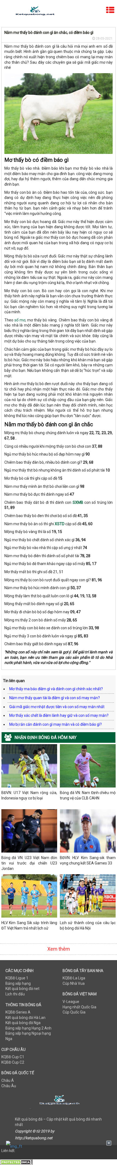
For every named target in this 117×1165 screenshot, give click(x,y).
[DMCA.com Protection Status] (16, 1162)
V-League (71, 1001)
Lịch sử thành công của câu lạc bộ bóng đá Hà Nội (88, 925)
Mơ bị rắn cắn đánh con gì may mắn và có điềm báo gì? (55, 724)
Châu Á (7, 1080)
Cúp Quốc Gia (74, 1012)
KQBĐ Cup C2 (12, 1062)
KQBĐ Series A (17, 1012)
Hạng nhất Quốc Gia (79, 1007)
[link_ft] (58, 1146)
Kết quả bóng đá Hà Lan (25, 1017)
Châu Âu (8, 1086)
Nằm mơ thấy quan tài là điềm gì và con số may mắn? (54, 698)
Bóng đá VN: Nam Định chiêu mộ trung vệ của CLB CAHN (88, 795)
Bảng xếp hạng (18, 983)
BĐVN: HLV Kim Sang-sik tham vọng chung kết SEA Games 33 (88, 860)
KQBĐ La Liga (74, 978)
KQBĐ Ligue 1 (16, 978)
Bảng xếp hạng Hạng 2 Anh (28, 1028)
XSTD (59, 524)
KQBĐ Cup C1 (12, 1057)
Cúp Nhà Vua (74, 983)
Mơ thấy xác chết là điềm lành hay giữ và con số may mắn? (59, 715)
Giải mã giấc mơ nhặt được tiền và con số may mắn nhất (56, 707)
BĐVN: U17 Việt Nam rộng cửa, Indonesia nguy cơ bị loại (29, 795)
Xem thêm (58, 949)
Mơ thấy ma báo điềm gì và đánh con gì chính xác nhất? (56, 689)
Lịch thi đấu (15, 994)
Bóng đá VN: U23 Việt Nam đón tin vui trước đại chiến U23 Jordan (29, 863)
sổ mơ (19, 320)
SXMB (78, 502)
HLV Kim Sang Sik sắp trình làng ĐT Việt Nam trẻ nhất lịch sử (29, 925)
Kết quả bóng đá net (22, 988)
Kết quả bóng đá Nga (23, 1023)
